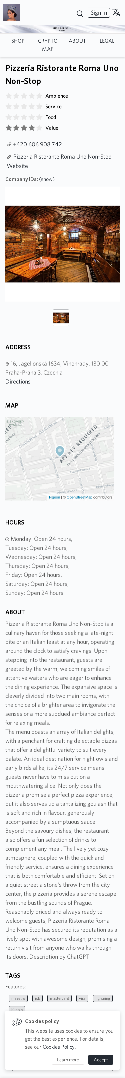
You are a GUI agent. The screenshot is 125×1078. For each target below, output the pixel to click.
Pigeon (54, 497)
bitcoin (17, 1009)
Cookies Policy (59, 1046)
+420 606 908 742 (37, 144)
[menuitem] (98, 12)
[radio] (8, 96)
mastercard (59, 998)
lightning (103, 998)
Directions (18, 381)
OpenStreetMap (79, 497)
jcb (37, 998)
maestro (18, 998)
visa (82, 998)
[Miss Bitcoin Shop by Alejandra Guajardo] (14, 12)
